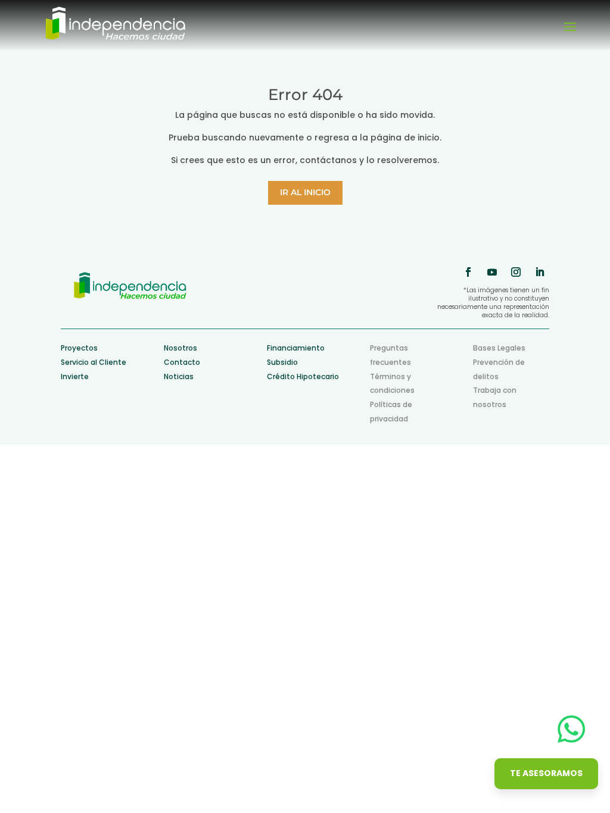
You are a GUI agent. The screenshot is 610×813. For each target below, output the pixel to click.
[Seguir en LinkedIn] (539, 272)
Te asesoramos (546, 773)
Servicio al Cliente (93, 362)
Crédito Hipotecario (303, 376)
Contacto (182, 362)
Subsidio (282, 362)
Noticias (179, 376)
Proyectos (79, 348)
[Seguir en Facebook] (468, 272)
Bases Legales (499, 348)
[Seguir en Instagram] (515, 272)
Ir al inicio (305, 192)
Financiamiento (296, 348)
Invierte (75, 376)
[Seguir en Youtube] (492, 272)
